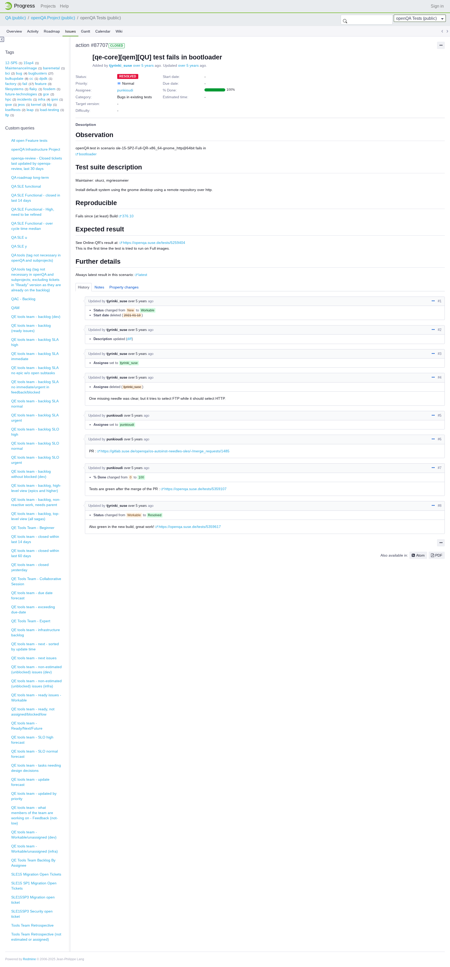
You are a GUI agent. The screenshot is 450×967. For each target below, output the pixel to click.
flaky (33, 89)
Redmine (29, 959)
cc (31, 78)
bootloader (88, 154)
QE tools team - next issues (34, 658)
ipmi (54, 99)
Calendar (102, 31)
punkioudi (125, 90)
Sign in (437, 6)
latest (142, 275)
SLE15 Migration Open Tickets (36, 874)
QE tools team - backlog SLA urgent (35, 417)
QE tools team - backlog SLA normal (35, 403)
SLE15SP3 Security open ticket (32, 914)
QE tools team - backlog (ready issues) (31, 328)
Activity (33, 31)
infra (41, 99)
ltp (7, 115)
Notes (99, 287)
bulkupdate (14, 78)
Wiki (119, 31)
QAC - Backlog (23, 299)
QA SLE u (19, 237)
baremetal (51, 68)
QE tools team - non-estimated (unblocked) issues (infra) (36, 683)
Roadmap (52, 31)
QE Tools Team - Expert (30, 621)
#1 (439, 301)
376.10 (128, 216)
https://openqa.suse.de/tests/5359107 (195, 489)
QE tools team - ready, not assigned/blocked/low (32, 711)
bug (19, 73)
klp (49, 104)
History (83, 287)
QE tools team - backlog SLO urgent (35, 460)
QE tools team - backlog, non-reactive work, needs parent (35, 502)
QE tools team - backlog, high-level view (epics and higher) (36, 488)
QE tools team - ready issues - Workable (36, 697)
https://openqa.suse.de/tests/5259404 (154, 243)
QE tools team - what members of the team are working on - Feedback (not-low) (34, 815)
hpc (8, 99)
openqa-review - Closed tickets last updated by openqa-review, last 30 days (36, 163)
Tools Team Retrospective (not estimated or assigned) (36, 936)
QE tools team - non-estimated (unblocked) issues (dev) (36, 669)
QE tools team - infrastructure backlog (35, 632)
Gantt (85, 31)
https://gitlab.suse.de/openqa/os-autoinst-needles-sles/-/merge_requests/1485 (165, 451)
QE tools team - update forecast (30, 782)
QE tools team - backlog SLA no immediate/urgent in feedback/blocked (35, 387)
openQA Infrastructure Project (35, 149)
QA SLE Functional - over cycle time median (32, 226)
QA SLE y (19, 246)
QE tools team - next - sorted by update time (35, 646)
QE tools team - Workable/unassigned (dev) (34, 834)
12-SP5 (11, 63)
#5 (439, 415)
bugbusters (37, 73)
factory (10, 84)
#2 (439, 330)
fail (24, 84)
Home (21, 6)
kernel (36, 104)
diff (129, 339)
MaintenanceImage (21, 68)
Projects (48, 6)
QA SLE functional (26, 186)
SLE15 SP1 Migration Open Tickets (34, 885)
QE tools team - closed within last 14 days (35, 539)
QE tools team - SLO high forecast (32, 739)
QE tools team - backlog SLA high (35, 342)
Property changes (124, 287)
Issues (70, 31)
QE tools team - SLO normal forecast (34, 754)
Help (64, 6)
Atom (420, 555)
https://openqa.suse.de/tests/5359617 (190, 527)
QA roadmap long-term (30, 177)
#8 (439, 506)
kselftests (13, 110)
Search (345, 19)
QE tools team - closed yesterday (30, 567)
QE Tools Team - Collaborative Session (36, 581)
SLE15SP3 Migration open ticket (33, 899)
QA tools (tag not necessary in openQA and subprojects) (36, 257)
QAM (15, 308)
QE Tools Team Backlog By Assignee (33, 862)
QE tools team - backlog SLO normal (35, 446)
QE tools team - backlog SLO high (35, 431)
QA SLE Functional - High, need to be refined (32, 212)
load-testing (49, 110)
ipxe (8, 104)
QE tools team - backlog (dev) (35, 317)
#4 (439, 377)
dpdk (43, 78)
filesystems (14, 89)
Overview (14, 31)
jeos (21, 104)
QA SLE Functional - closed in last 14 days (35, 197)
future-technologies (21, 94)
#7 (439, 468)
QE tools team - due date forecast (32, 595)
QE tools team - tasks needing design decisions (36, 768)
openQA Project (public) (53, 18)
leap (30, 110)
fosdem (49, 89)
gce (46, 94)
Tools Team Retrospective (32, 925)
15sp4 (28, 63)
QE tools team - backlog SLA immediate (35, 356)
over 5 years (143, 65)
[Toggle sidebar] (2, 39)
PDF (438, 555)
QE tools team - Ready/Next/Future (26, 725)
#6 (439, 439)
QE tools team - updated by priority (34, 796)
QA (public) (15, 18)
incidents (24, 99)
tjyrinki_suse (120, 65)
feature (41, 84)
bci (7, 73)
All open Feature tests (29, 140)
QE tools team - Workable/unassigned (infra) (34, 848)
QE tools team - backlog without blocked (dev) (31, 474)
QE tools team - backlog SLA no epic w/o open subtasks (35, 370)
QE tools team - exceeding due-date (33, 609)
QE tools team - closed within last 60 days (35, 553)
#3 (439, 354)
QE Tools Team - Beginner (32, 528)
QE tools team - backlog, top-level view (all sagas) (35, 516)
